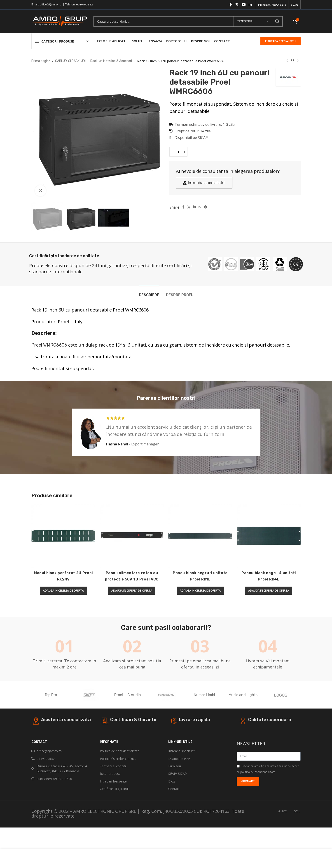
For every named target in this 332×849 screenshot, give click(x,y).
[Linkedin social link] (250, 4)
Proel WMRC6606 (49, 345)
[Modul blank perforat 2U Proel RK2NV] (63, 536)
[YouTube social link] (243, 4)
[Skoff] (89, 695)
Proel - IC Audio (127, 695)
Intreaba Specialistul (281, 41)
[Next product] (298, 61)
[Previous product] (287, 61)
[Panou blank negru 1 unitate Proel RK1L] (200, 536)
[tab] (149, 293)
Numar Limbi (204, 695)
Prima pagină (40, 61)
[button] (63, 591)
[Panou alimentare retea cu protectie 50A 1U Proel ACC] (132, 536)
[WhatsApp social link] (200, 207)
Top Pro (50, 695)
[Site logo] (59, 21)
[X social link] (237, 4)
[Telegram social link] (205, 207)
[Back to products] (292, 61)
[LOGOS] (281, 695)
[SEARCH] (277, 21)
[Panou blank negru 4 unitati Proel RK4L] (269, 536)
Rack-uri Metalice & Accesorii (111, 61)
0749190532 (84, 4)
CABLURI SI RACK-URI (70, 61)
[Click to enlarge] (40, 190)
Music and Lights (243, 695)
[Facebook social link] (231, 4)
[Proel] (166, 695)
